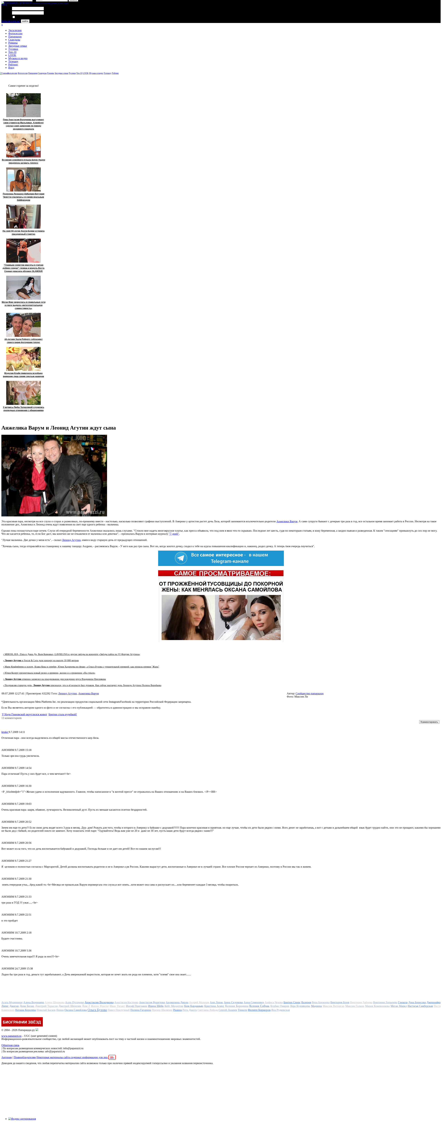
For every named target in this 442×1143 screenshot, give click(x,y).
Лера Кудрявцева (300, 1006)
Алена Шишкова (54, 1002)
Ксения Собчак (259, 1006)
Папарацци (15, 36)
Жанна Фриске (100, 1006)
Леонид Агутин (71, 540)
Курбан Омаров (279, 1006)
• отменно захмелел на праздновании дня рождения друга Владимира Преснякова (54, 679)
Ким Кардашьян (193, 1006)
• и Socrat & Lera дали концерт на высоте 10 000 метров (41, 660)
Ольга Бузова (97, 1010)
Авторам (6, 1057)
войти (25, 21)
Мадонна (316, 1006)
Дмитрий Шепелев (70, 1006)
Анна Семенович (254, 1002)
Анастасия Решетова (152, 1002)
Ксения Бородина (236, 1006)
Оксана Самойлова (75, 1009)
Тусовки (13, 48)
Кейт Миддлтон (174, 1006)
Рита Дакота (189, 1009)
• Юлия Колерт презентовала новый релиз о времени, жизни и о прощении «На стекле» (49, 673)
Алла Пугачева (74, 1002)
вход (4, 4)
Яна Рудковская (280, 1009)
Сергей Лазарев (228, 1009)
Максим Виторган (333, 1006)
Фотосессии (15, 33)
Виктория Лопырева (385, 1002)
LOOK (12, 55)
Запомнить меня (25, 17)
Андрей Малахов (199, 1002)
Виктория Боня (339, 1002)
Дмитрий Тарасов (46, 1006)
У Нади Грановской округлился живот (24, 714)
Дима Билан (27, 1006)
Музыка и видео (17, 58)
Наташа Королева (25, 1009)
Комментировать (429, 722)
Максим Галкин (354, 1006)
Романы (13, 42)
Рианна (177, 1009)
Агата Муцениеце (12, 1002)
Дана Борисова (417, 1002)
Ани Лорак (216, 1002)
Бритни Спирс (292, 1002)
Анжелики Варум (286, 521)
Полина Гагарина (140, 1009)
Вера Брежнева (321, 1002)
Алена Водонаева (33, 1002)
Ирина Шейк (156, 1006)
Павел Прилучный (119, 1009)
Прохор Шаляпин (162, 1009)
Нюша (60, 1009)
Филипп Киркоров (259, 1010)
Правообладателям (25, 1057)
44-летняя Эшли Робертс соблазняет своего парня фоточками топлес (23, 341)
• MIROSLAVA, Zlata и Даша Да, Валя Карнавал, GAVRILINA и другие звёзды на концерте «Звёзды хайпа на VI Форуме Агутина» (71, 654)
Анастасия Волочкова (99, 1002)
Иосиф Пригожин (136, 1006)
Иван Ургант (117, 1006)
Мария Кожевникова (377, 1006)
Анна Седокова (233, 1002)
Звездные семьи (17, 45)
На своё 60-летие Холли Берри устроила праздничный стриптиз (24, 232)
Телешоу (13, 61)
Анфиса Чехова (274, 1002)
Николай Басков (46, 1009)
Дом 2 (86, 1006)
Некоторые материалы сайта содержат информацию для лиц (75, 1057)
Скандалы (14, 39)
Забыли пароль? (10, 21)
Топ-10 (12, 52)
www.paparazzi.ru (11, 1035)
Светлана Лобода (208, 1009)
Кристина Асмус (214, 1006)
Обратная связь (10, 1045)
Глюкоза (403, 1002)
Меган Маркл (399, 1006)
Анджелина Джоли (177, 1002)
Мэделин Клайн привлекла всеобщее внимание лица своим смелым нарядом (23, 375)
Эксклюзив (15, 30)
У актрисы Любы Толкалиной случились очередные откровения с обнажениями (23, 409)
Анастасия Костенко (126, 1002)
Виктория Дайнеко (361, 1002)
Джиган (14, 1006)
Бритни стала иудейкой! (63, 714)
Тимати (242, 1010)
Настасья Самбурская (420, 1006)
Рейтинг (13, 64)
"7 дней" (174, 533)
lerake (5, 732)
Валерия (306, 1002)
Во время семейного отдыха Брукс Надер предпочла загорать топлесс (23, 161)
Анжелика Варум (88, 693)
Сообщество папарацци (310, 693)
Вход (11, 67)
